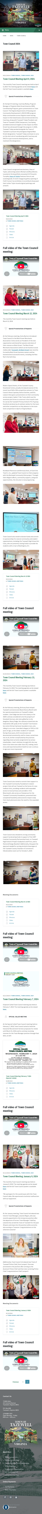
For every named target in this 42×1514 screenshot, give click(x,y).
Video (11, 234)
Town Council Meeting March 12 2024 (18, 576)
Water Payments (10, 1490)
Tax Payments (9, 1487)
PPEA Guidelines (10, 1466)
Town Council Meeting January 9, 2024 (20, 1176)
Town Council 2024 (27, 75)
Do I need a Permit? (11, 1472)
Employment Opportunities (14, 1469)
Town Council (21, 36)
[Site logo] (21, 24)
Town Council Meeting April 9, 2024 (18, 78)
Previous (6, 872)
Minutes (12, 232)
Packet (11, 229)
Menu (7, 30)
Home (4, 36)
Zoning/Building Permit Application (17, 1463)
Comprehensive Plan (12, 1475)
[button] (6, 1508)
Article (11, 237)
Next (36, 872)
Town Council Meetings (15, 221)
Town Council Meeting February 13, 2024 (19, 679)
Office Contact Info (11, 1457)
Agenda (12, 226)
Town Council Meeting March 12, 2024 (20, 313)
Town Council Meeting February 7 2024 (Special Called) (18, 1077)
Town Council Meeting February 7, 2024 (20, 999)
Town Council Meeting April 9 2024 (17, 216)
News (11, 36)
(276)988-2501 (7, 1414)
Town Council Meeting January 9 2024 (18, 1310)
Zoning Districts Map (12, 1460)
